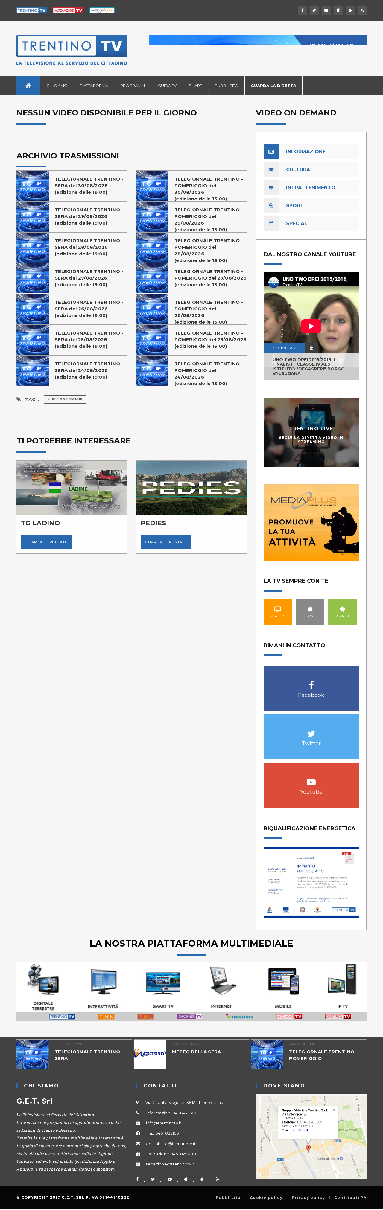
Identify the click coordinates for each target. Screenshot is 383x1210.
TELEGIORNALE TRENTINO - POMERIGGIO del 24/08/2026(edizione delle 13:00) (208, 373)
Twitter (311, 730)
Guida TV (167, 85)
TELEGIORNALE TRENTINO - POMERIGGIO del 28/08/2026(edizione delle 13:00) (208, 250)
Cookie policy (266, 1197)
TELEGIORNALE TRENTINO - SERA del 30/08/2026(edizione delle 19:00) (89, 185)
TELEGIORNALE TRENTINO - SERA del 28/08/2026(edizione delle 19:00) (89, 247)
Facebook (311, 682)
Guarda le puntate (46, 542)
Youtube (311, 779)
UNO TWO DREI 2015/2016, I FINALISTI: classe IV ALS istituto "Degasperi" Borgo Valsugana (309, 366)
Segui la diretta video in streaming (311, 439)
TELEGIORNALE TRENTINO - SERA (89, 1055)
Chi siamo (57, 85)
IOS (310, 608)
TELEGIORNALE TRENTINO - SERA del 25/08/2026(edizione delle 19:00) (89, 339)
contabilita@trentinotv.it (171, 1143)
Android (342, 608)
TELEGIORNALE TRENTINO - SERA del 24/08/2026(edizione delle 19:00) (89, 370)
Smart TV (278, 608)
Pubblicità (226, 85)
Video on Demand (65, 399)
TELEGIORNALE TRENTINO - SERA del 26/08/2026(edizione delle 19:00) (89, 308)
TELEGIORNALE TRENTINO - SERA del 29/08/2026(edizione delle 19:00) (89, 216)
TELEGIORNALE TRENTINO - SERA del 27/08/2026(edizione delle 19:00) (89, 277)
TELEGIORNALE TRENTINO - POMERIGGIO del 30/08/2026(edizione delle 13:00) (208, 189)
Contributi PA (350, 1197)
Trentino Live (311, 428)
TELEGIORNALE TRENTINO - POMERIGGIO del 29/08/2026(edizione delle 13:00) (208, 219)
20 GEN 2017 (284, 348)
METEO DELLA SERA (196, 1052)
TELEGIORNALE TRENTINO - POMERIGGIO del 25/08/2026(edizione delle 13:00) (210, 339)
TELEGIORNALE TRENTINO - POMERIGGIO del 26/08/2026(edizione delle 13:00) (208, 312)
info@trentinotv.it (163, 1123)
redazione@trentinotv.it (170, 1164)
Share (195, 85)
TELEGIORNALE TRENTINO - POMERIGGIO (323, 1055)
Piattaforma (94, 85)
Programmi (133, 85)
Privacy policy (308, 1197)
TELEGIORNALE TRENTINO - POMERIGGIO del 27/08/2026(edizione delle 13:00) (210, 277)
